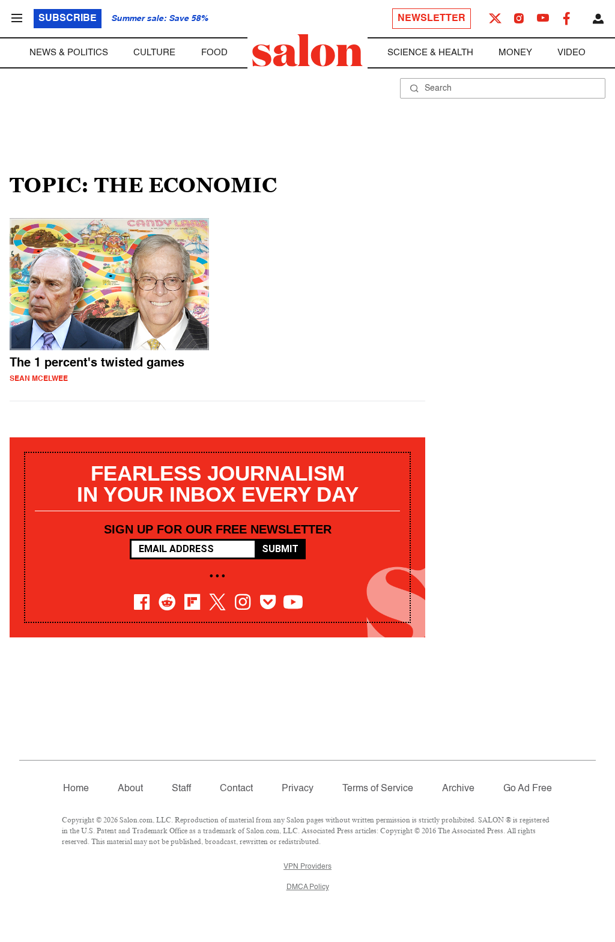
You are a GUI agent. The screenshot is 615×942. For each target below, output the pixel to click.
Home (76, 789)
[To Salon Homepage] (307, 50)
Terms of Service (377, 789)
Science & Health (430, 52)
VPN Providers (307, 867)
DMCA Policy (307, 887)
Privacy (298, 789)
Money (515, 52)
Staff (181, 789)
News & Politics (68, 52)
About (130, 789)
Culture (154, 52)
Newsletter (431, 18)
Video (571, 52)
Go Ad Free (527, 789)
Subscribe (67, 18)
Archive (458, 789)
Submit (280, 549)
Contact (236, 789)
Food (214, 52)
